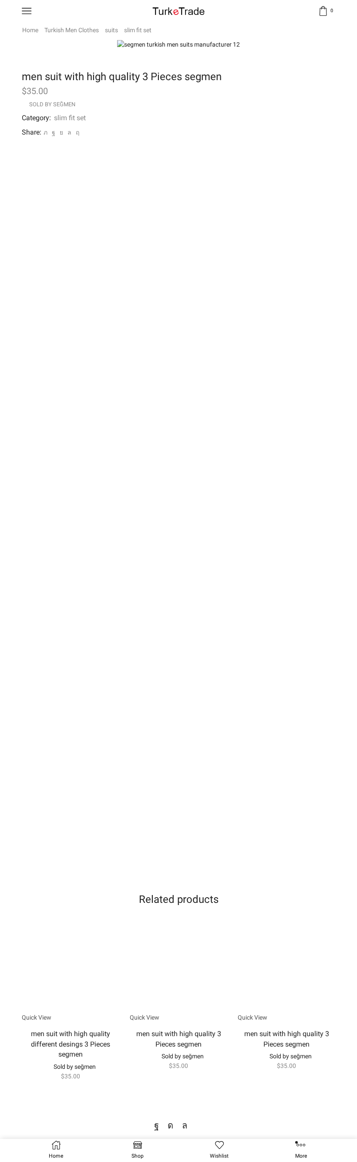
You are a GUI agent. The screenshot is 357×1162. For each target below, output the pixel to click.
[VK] (61, 132)
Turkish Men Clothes (71, 30)
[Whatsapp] (184, 1125)
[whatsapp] (69, 132)
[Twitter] (45, 132)
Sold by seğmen (52, 104)
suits (111, 30)
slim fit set (138, 30)
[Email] (199, 1125)
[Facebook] (53, 132)
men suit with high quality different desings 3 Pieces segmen (70, 1044)
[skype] (76, 132)
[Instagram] (170, 1125)
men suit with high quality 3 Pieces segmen (178, 1039)
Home (30, 30)
